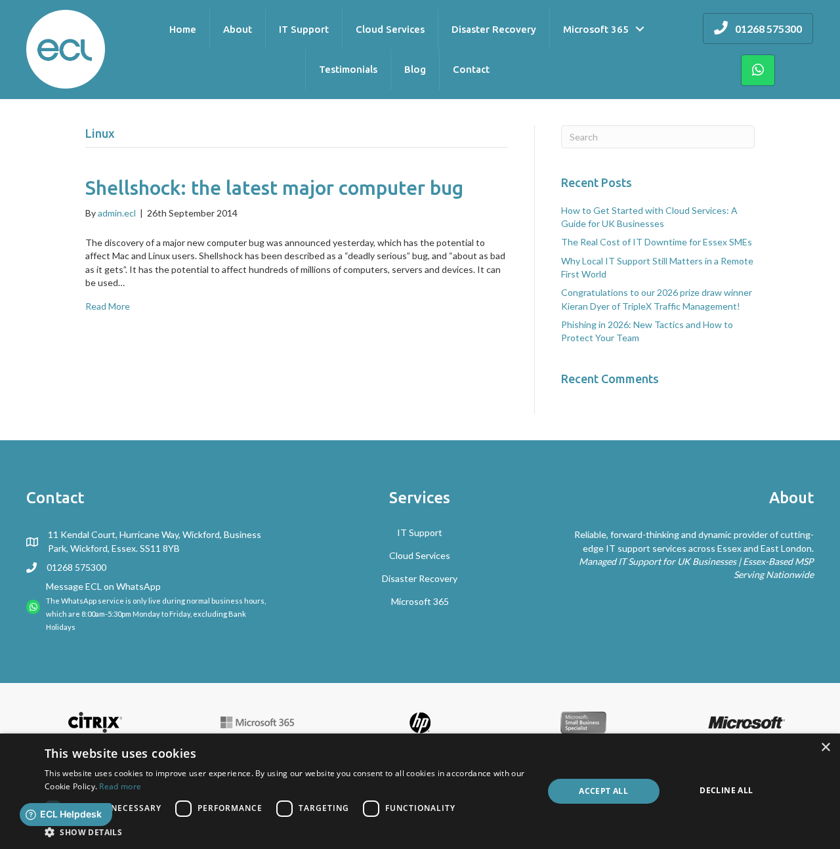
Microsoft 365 (596, 29)
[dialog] (420, 791)
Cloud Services (390, 29)
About (237, 29)
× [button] (825, 748)
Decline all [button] (726, 790)
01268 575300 (76, 567)
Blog (415, 69)
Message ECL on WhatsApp (103, 586)
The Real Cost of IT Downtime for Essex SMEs (656, 241)
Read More (107, 306)
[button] (286, 831)
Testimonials (348, 69)
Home (182, 29)
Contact (471, 69)
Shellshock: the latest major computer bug (274, 187)
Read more (120, 786)
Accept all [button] (603, 791)
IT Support (304, 29)
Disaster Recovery (494, 29)
